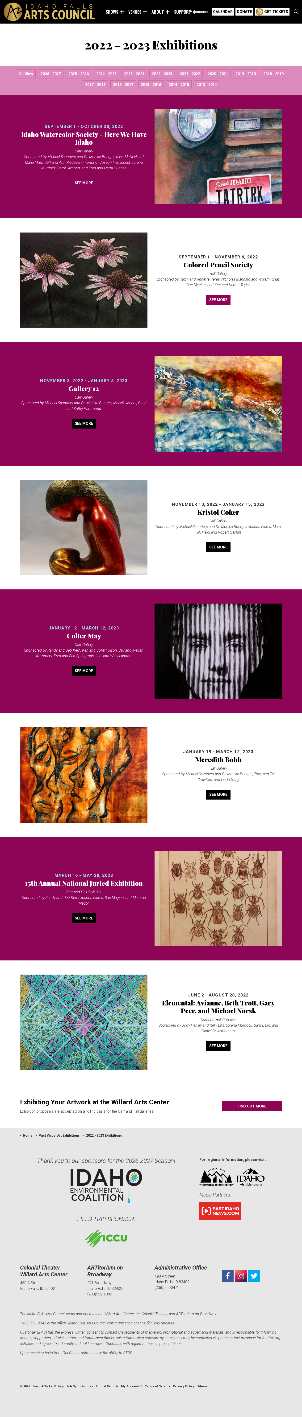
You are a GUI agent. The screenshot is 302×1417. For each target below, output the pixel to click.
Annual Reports (107, 1386)
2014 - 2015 (179, 84)
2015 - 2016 (151, 84)
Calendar (223, 11)
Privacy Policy (184, 1386)
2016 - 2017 (123, 84)
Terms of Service (157, 1386)
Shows (112, 12)
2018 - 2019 (273, 74)
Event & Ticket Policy (48, 1386)
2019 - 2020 (245, 74)
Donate (244, 11)
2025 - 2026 (78, 74)
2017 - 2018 (95, 84)
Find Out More (252, 1106)
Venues (134, 12)
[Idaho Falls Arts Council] (49, 11)
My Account (198, 12)
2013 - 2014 (207, 84)
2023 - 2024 (134, 74)
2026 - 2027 (51, 74)
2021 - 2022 (190, 74)
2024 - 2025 (106, 74)
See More (84, 183)
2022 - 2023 (162, 74)
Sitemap (203, 1386)
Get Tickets (276, 11)
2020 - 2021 (218, 74)
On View (26, 74)
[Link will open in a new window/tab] (228, 1276)
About (157, 12)
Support (182, 12)
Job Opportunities (79, 1386)
